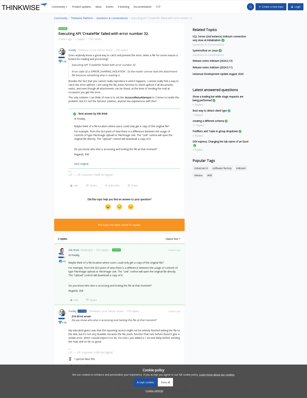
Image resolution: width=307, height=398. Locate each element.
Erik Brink (73, 250)
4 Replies (198, 149)
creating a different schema (208, 121)
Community (60, 18)
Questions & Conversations (112, 18)
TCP (158, 6)
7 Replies (198, 115)
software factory (222, 168)
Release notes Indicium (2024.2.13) (213, 60)
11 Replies (198, 125)
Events (110, 6)
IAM (209, 175)
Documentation (142, 6)
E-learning (123, 6)
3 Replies (198, 135)
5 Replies (198, 104)
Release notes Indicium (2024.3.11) (213, 67)
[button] (270, 6)
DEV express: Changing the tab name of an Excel (220, 141)
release (198, 175)
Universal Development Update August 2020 (218, 74)
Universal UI (201, 168)
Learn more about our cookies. (217, 374)
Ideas (98, 6)
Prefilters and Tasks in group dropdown (215, 131)
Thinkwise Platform (82, 18)
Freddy (72, 50)
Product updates (81, 6)
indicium (241, 168)
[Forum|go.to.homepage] (24, 6)
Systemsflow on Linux (205, 50)
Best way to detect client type (210, 110)
